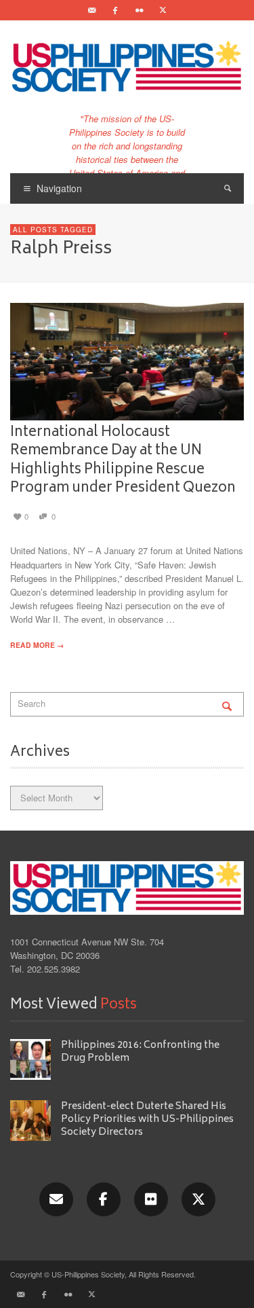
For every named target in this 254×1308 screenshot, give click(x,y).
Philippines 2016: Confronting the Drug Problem (140, 1052)
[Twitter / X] (162, 10)
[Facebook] (115, 10)
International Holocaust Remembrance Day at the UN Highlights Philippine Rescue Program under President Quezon (123, 460)
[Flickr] (139, 10)
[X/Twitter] (198, 1199)
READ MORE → (37, 645)
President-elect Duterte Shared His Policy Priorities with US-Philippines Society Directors (147, 1120)
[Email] (91, 10)
